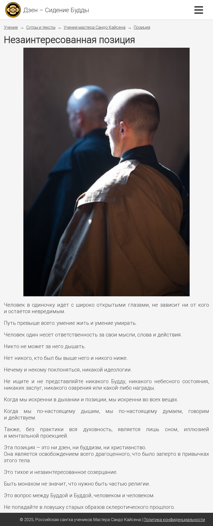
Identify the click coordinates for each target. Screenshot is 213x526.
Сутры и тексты (40, 27)
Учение (11, 27)
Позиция (142, 27)
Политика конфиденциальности (174, 519)
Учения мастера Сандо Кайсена (94, 27)
